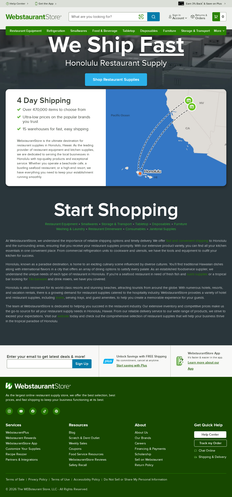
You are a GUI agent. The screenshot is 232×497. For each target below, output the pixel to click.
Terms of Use (60, 479)
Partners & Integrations (22, 459)
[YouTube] (21, 411)
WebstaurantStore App (21, 443)
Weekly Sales (78, 443)
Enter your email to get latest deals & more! (46, 356)
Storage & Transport (195, 31)
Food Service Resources (86, 454)
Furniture (169, 31)
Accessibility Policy (87, 479)
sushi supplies (197, 274)
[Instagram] (9, 411)
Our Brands (143, 438)
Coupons (75, 448)
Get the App (46, 3)
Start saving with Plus (131, 365)
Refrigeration (56, 31)
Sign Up (81, 364)
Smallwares (78, 31)
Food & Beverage (104, 31)
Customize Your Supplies (23, 448)
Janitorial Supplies (162, 229)
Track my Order (210, 443)
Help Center (17, 3)
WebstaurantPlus (17, 432)
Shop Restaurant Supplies (116, 79)
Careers (140, 443)
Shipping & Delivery (212, 457)
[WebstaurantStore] (62, 386)
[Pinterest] (56, 411)
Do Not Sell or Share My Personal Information (135, 479)
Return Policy (144, 465)
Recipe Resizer (16, 454)
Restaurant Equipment (25, 31)
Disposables (149, 31)
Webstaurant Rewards (21, 438)
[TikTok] (44, 411)
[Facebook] (32, 411)
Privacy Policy (37, 479)
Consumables (136, 229)
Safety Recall (78, 465)
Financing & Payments (150, 448)
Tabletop (129, 31)
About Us (141, 432)
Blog (72, 432)
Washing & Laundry (70, 229)
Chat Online (207, 450)
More (217, 31)
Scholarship (143, 454)
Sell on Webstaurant (149, 459)
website (63, 316)
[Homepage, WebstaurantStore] (33, 16)
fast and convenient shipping (187, 241)
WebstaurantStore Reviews (87, 459)
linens (60, 297)
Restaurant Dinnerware (105, 229)
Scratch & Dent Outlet (84, 438)
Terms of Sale (15, 479)
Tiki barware (38, 279)
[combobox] (108, 16)
